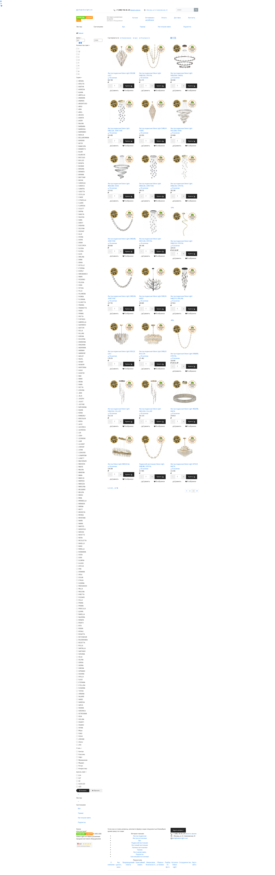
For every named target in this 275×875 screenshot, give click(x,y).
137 (115, 488)
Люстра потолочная (140, 838)
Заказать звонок (135, 10)
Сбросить (96, 790)
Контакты (191, 18)
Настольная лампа (164, 27)
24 (193, 491)
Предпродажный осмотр (128, 863)
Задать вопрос (178, 830)
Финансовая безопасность (151, 863)
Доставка (177, 18)
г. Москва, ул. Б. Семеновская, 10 (156, 10)
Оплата (164, 18)
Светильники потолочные (140, 857)
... (113, 488)
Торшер (142, 27)
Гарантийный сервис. (140, 863)
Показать (83, 790)
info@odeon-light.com (180, 838)
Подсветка (187, 27)
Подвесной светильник (139, 843)
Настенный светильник (139, 845)
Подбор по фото (167, 864)
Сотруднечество (185, 862)
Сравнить (114, 90)
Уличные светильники (139, 847)
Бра (123, 27)
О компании (111, 863)
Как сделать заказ (118, 864)
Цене (136, 38)
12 (189, 491)
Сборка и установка (160, 863)
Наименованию (126, 38)
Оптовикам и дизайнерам (149, 19)
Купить (128, 86)
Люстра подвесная (139, 836)
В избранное (128, 90)
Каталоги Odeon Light (174, 864)
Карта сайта (194, 863)
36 (197, 491)
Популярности (145, 38)
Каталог (135, 18)
